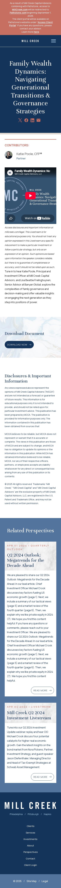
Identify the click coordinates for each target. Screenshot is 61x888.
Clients (30, 826)
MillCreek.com (20, 9)
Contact (30, 858)
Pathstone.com (18, 12)
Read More (40, 690)
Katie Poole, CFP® (29, 154)
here (36, 31)
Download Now (17, 344)
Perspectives (30, 852)
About (30, 845)
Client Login (30, 865)
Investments (30, 839)
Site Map (32, 881)
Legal (45, 881)
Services (30, 832)
